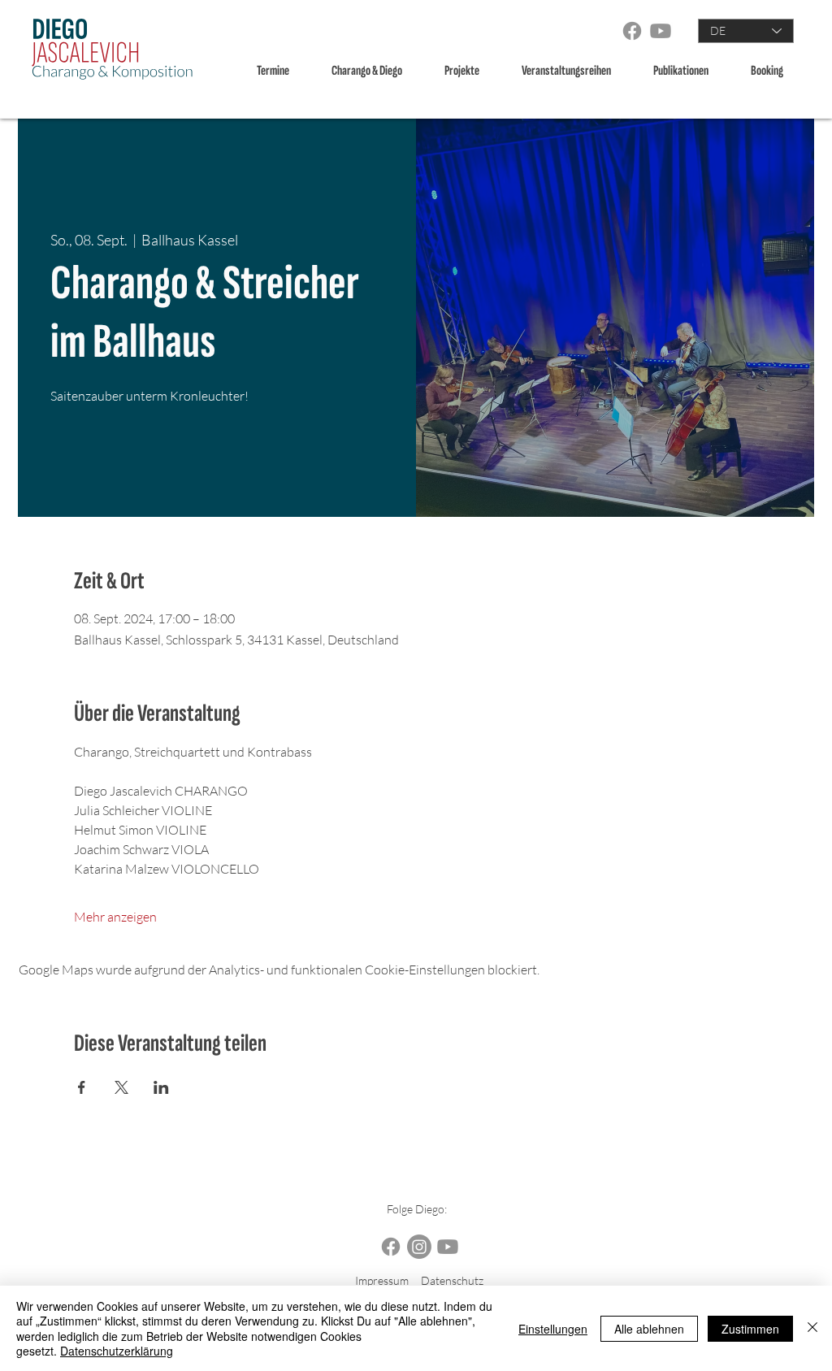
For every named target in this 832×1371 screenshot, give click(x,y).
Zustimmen (750, 1329)
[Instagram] (419, 1246)
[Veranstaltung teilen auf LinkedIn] (161, 1087)
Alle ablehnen (649, 1329)
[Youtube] (660, 31)
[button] (375, 71)
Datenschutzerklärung (116, 1351)
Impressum (382, 1280)
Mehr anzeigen (115, 917)
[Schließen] (812, 1328)
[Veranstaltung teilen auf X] (121, 1087)
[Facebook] (632, 31)
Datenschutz (452, 1280)
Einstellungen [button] (552, 1329)
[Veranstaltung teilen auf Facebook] (81, 1087)
